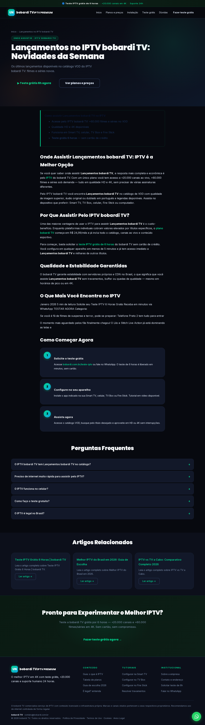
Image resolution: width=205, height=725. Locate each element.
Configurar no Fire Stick (134, 685)
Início (99, 12)
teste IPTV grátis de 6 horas (96, 244)
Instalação (132, 12)
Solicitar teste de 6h (172, 685)
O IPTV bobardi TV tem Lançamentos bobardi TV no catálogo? (53, 464)
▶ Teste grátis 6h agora (34, 83)
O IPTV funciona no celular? (31, 488)
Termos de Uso (94, 718)
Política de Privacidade (74, 718)
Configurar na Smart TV (134, 674)
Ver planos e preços (79, 83)
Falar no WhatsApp (171, 691)
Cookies (108, 718)
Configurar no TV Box (133, 679)
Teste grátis (148, 12)
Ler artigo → (25, 576)
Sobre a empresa (170, 674)
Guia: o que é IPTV (93, 674)
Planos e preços (114, 12)
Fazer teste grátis (183, 12)
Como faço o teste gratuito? (32, 501)
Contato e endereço (172, 679)
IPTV (49, 177)
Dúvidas (163, 12)
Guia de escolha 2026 (94, 685)
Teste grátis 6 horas (64, 138)
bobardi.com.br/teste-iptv (77, 364)
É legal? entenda (92, 691)
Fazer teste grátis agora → (102, 639)
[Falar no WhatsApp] (196, 716)
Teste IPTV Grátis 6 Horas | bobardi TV (40, 559)
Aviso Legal (119, 718)
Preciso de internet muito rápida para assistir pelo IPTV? (49, 476)
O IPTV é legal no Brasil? (29, 513)
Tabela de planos (92, 679)
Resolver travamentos (133, 691)
